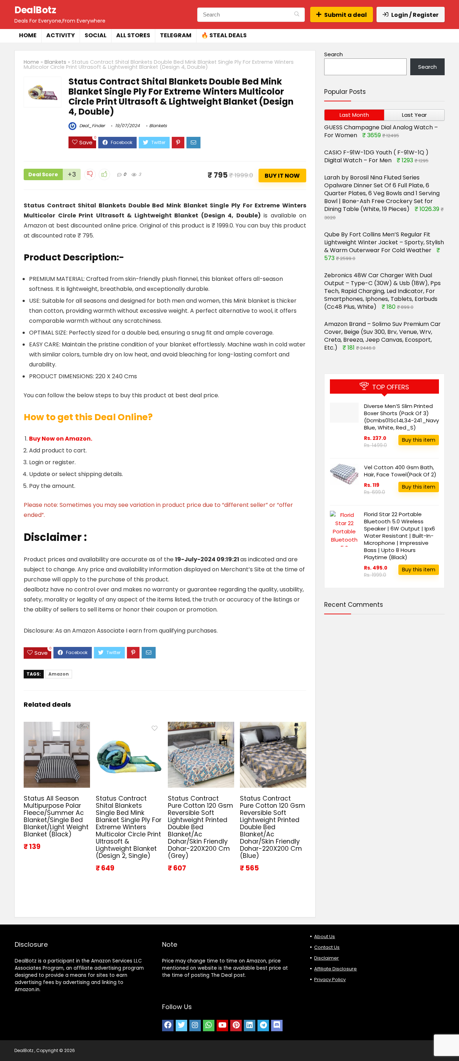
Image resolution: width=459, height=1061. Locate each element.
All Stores (133, 35)
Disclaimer (326, 958)
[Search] (297, 15)
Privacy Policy (330, 979)
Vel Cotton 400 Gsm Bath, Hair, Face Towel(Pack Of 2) (400, 471)
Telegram (175, 35)
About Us (324, 936)
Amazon (58, 674)
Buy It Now (282, 176)
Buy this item (418, 439)
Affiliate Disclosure (335, 968)
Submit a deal (345, 15)
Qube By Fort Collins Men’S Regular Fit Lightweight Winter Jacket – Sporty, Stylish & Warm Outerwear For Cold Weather (384, 242)
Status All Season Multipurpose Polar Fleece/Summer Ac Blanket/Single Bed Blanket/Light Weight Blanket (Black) (56, 816)
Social (96, 35)
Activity (60, 35)
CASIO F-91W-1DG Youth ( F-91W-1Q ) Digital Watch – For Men (376, 156)
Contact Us (327, 947)
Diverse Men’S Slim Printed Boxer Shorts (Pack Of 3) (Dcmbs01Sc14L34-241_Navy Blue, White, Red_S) (401, 416)
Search (333, 54)
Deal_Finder (91, 126)
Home (28, 35)
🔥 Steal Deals (224, 35)
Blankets (55, 62)
